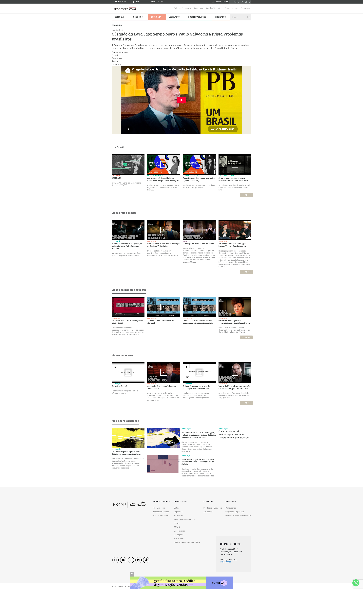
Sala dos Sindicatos (214, 8)
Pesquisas (245, 8)
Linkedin (238, 2)
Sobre (176, 508)
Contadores (230, 508)
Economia (156, 17)
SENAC (177, 527)
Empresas (198, 8)
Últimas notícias (221, 2)
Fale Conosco (159, 508)
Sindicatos (220, 17)
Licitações (178, 535)
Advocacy (207, 512)
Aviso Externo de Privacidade (184, 542)
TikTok (249, 2)
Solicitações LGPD (160, 515)
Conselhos (154, 2)
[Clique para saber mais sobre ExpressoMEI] (181, 583)
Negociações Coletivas (184, 519)
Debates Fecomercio (182, 8)
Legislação (174, 17)
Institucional (118, 2)
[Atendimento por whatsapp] (355, 582)
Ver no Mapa (225, 562)
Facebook (231, 2)
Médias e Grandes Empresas (235, 515)
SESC (176, 523)
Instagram (242, 2)
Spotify (246, 2)
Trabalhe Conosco (160, 512)
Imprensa (178, 512)
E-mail (115, 55)
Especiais (135, 2)
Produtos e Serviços (210, 508)
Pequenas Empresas (234, 512)
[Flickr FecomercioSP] (115, 560)
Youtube (235, 2)
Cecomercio (179, 531)
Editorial (119, 17)
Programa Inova (231, 8)
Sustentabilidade (197, 17)
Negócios (138, 17)
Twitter (116, 61)
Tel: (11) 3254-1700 (228, 560)
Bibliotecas (179, 538)
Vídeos (246, 195)
